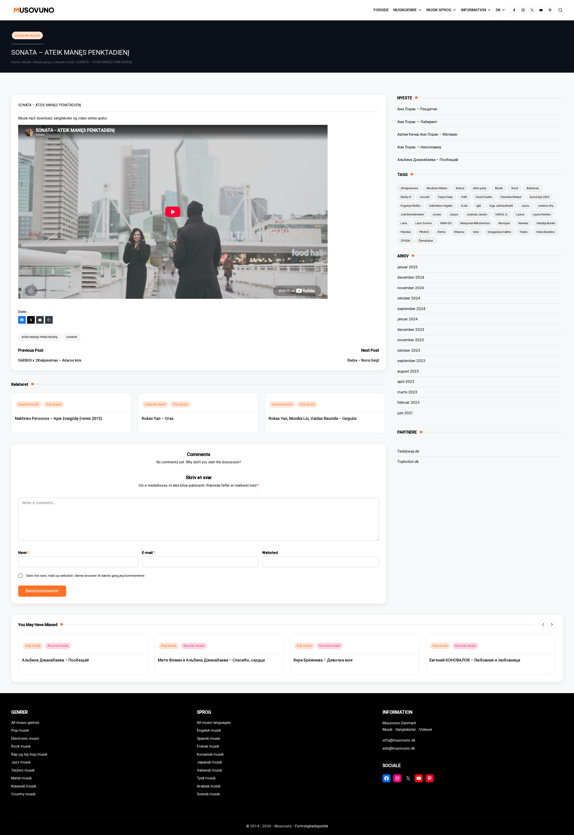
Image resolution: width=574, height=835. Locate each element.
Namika (523, 223)
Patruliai (406, 231)
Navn (23, 552)
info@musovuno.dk (399, 740)
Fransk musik (208, 746)
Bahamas (533, 188)
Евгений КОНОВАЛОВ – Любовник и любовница (474, 660)
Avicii (514, 188)
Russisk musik (58, 645)
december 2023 (410, 329)
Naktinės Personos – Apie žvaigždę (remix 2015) (58, 418)
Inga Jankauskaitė (501, 205)
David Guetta (484, 196)
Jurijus (454, 214)
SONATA (71, 337)
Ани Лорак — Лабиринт (417, 121)
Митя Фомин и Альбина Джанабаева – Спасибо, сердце (211, 660)
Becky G (406, 196)
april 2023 (405, 381)
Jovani (437, 214)
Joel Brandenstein (412, 214)
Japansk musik (209, 762)
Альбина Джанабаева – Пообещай (427, 159)
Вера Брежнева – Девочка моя (323, 660)
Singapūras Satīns (499, 231)
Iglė (478, 205)
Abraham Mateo (436, 188)
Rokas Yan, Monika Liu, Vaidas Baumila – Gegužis (313, 418)
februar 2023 (408, 402)
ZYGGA (405, 240)
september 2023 (411, 360)
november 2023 (410, 340)
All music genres (25, 722)
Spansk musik (208, 738)
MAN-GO (446, 223)
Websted (270, 552)
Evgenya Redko (411, 205)
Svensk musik (208, 794)
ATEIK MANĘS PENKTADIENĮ (40, 337)
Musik (27, 62)
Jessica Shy (545, 205)
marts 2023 (407, 392)
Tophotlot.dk (408, 461)
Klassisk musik (23, 786)
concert (425, 196)
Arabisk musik (208, 786)
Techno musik (23, 770)
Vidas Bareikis (545, 231)
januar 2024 (407, 319)
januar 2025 (407, 267)
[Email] (40, 320)
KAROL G (501, 214)
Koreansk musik (210, 754)
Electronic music (25, 738)
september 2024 (411, 308)
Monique (504, 223)
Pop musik (53, 404)
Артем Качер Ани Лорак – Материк (427, 134)
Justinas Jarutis (477, 214)
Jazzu (525, 205)
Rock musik (20, 746)
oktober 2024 (408, 298)
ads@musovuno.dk (399, 748)
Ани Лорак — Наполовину (419, 147)
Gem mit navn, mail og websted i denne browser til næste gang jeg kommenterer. (85, 576)
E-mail (148, 552)
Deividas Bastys (511, 196)
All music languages (214, 722)
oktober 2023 (408, 350)
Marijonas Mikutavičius (475, 223)
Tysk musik (206, 778)
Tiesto (524, 231)
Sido (476, 231)
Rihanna (459, 231)
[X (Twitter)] (31, 320)
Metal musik (21, 778)
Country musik (23, 794)
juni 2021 (405, 413)
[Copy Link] (49, 320)
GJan (464, 205)
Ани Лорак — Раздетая (417, 109)
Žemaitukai (426, 240)
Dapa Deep (445, 196)
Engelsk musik (209, 730)
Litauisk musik (27, 35)
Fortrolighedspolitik (311, 826)
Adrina (460, 188)
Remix (442, 231)
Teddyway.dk (408, 451)
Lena (404, 223)
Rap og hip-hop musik (29, 754)
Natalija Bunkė (546, 223)
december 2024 (410, 277)
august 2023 (408, 371)
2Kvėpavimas (409, 188)
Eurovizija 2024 (539, 196)
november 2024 (410, 288)
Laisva (520, 214)
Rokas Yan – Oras (158, 418)
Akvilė (499, 188)
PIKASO (424, 231)
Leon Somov (423, 223)
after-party (479, 188)
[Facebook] (22, 320)
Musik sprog (42, 62)
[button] (543, 625)
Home (15, 62)
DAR (464, 196)
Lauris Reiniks (542, 214)
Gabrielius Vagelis (440, 205)
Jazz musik (20, 762)
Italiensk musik (209, 770)
